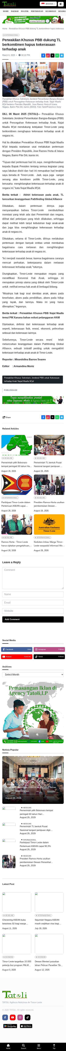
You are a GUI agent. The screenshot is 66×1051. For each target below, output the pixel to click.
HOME (6, 11)
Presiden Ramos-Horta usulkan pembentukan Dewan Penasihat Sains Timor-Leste (49, 504)
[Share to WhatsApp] (57, 55)
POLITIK (25, 11)
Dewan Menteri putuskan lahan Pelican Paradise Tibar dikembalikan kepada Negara (49, 963)
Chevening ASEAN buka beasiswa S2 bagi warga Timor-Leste (14, 922)
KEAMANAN (51, 11)
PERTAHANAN (37, 11)
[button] (8, 1047)
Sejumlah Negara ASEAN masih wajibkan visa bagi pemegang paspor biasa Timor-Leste (47, 922)
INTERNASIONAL (11, 35)
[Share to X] (52, 55)
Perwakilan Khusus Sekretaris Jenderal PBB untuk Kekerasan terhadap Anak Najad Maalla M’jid (31, 379)
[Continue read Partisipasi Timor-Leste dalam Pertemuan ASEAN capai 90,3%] (16, 485)
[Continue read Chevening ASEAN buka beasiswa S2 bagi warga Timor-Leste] (16, 902)
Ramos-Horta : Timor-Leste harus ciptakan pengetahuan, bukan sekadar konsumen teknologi (15, 544)
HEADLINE (8, 458)
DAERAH (15, 11)
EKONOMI (10, 784)
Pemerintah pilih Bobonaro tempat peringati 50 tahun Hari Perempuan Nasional (16, 464)
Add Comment (12, 619)
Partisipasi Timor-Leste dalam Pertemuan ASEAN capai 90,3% (15, 504)
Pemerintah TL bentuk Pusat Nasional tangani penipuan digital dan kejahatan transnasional (48, 464)
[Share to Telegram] (62, 55)
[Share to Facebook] (43, 55)
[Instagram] (48, 55)
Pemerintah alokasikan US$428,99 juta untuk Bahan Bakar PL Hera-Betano (30, 789)
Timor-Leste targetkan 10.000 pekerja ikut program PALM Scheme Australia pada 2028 (16, 963)
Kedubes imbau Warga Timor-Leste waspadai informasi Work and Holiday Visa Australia (49, 544)
